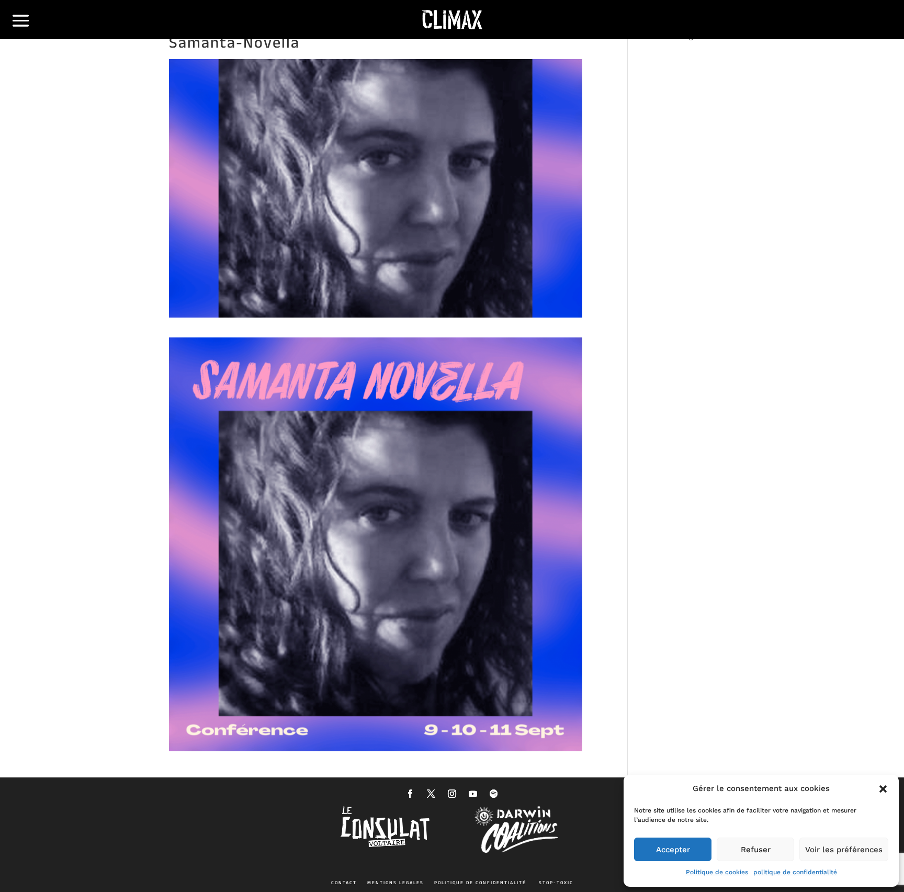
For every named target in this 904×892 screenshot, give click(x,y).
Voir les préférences (844, 849)
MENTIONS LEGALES (395, 882)
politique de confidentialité (795, 872)
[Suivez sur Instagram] (452, 793)
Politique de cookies (717, 872)
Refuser (756, 849)
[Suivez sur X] (431, 793)
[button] (883, 789)
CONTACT (344, 882)
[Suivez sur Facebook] (410, 793)
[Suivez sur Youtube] (473, 793)
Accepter (673, 849)
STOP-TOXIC (556, 882)
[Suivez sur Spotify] (493, 793)
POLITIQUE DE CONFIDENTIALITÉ (480, 882)
